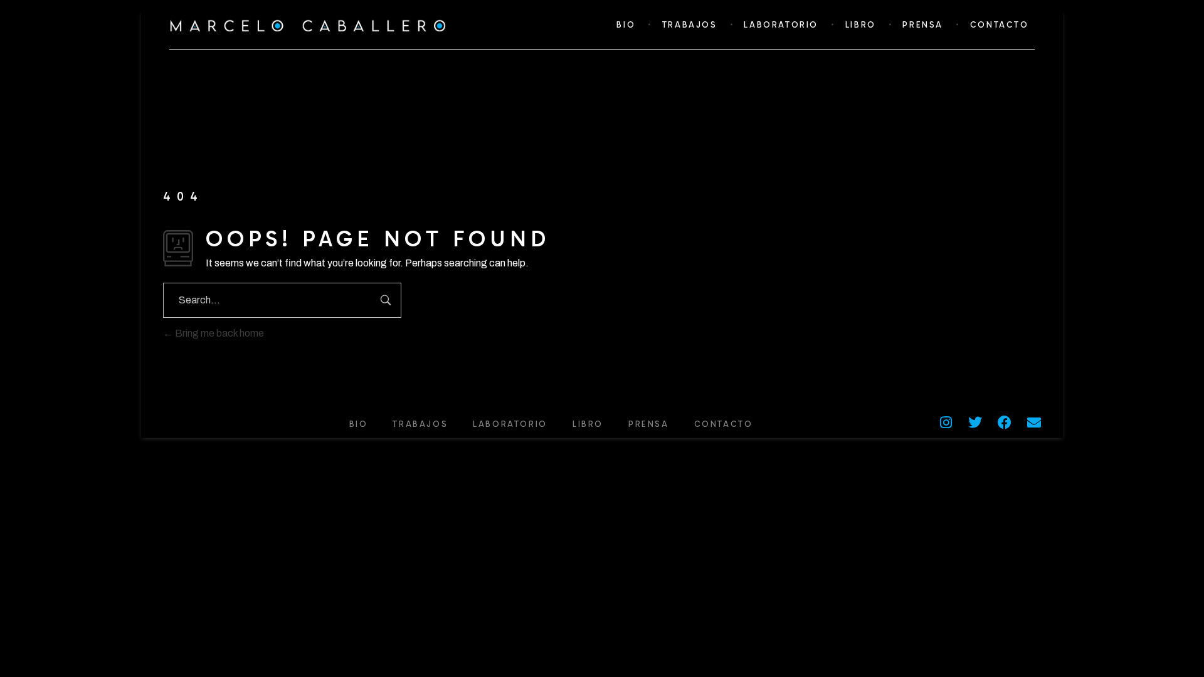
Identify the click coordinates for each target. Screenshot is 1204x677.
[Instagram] (946, 422)
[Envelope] (1034, 422)
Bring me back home (218, 333)
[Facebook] (1004, 422)
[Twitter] (975, 422)
